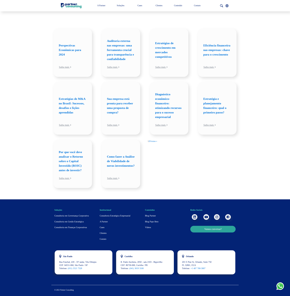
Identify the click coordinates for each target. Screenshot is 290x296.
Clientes (159, 5)
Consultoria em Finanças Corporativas (70, 227)
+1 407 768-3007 (198, 268)
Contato (197, 5)
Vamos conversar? (213, 229)
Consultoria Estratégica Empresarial (115, 216)
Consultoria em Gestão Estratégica (69, 222)
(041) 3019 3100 (136, 268)
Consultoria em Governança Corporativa (71, 216)
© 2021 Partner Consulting (64, 290)
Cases (139, 5)
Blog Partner (150, 216)
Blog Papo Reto (151, 222)
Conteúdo (178, 5)
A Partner (101, 5)
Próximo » (153, 141)
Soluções (120, 5)
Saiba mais (64, 67)
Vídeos (148, 227)
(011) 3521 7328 (75, 268)
